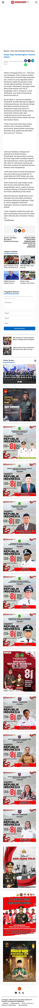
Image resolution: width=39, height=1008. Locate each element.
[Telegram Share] (32, 60)
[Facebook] (15, 230)
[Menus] (3, 2)
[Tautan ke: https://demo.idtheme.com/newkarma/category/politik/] (35, 361)
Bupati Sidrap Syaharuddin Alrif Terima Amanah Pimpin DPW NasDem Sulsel (19, 376)
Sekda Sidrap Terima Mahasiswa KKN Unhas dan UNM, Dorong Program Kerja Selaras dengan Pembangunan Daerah (23, 348)
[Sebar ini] (25, 60)
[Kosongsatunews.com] (20, 2)
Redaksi (5, 1003)
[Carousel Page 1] (18, 381)
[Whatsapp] (25, 64)
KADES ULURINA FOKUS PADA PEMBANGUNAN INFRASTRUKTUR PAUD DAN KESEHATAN (29, 241)
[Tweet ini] (29, 60)
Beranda (6, 51)
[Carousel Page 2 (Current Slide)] (21, 381)
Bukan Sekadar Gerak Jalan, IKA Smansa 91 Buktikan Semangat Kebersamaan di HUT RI (11, 266)
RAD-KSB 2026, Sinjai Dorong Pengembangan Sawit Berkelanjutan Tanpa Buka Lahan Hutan (27, 266)
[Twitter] (19, 230)
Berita (5, 64)
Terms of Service (27, 1003)
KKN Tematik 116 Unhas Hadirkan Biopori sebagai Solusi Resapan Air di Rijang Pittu (23, 338)
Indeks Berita (15, 1003)
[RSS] (23, 230)
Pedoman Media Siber (9, 1005)
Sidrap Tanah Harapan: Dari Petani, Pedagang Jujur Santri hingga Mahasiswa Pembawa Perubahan (27, 282)
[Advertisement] (19, 26)
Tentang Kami (22, 1005)
